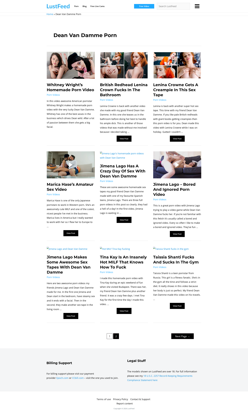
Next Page (182, 336)
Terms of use (104, 399)
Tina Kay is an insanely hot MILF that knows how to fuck (123, 262)
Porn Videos (53, 94)
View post (124, 139)
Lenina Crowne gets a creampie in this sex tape (175, 89)
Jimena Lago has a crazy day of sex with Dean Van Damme (122, 171)
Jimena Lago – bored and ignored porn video (174, 189)
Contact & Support (140, 399)
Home (50, 14)
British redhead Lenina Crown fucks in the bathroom (124, 89)
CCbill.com (78, 377)
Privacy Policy (120, 399)
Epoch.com (62, 377)
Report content (125, 403)
